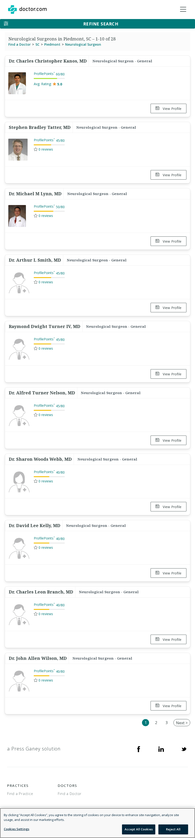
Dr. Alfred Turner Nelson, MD (42, 393)
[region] (97, 823)
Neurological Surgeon (83, 44)
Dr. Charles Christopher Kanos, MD (48, 61)
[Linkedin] (161, 749)
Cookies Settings (16, 829)
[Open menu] (183, 9)
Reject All (173, 829)
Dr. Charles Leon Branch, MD (41, 592)
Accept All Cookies (139, 829)
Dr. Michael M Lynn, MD (35, 193)
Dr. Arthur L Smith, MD (35, 260)
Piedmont (52, 44)
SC (37, 44)
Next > (182, 722)
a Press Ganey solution (34, 748)
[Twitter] (184, 749)
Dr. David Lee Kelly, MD (34, 525)
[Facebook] (138, 749)
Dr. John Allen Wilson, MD (38, 658)
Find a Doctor (19, 44)
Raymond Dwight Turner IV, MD (44, 326)
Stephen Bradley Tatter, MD (40, 127)
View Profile (171, 108)
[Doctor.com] (27, 9)
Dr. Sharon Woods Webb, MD (40, 459)
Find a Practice (20, 793)
